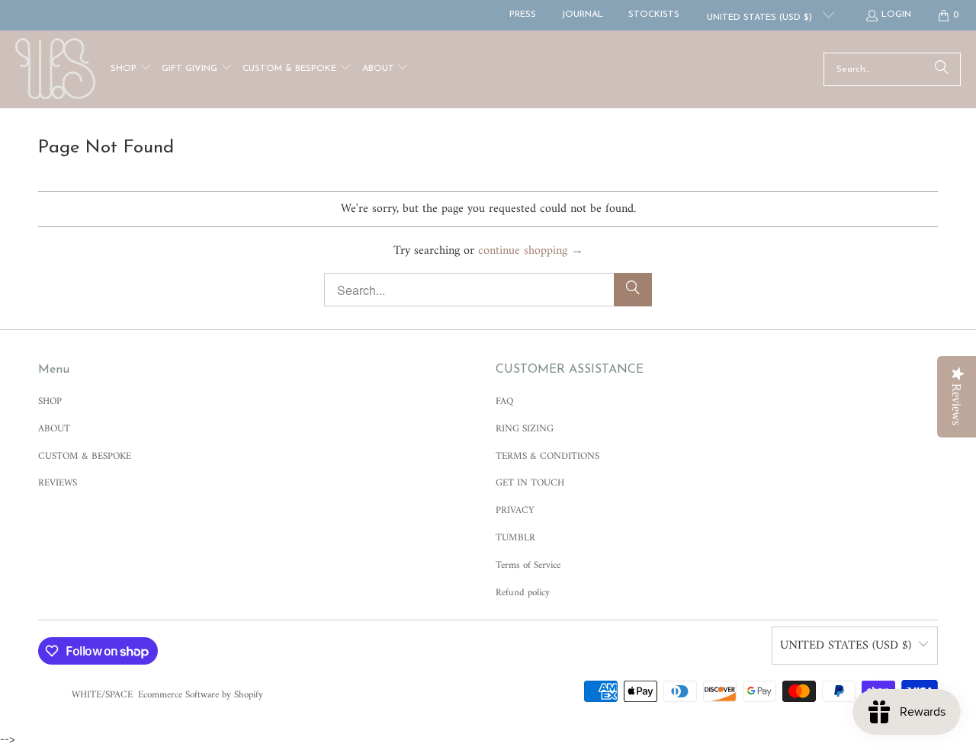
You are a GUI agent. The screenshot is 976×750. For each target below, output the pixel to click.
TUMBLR (515, 537)
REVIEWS (57, 483)
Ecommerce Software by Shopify (200, 695)
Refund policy (523, 592)
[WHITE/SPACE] (55, 69)
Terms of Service (528, 565)
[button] (131, 69)
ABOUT (54, 429)
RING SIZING (525, 429)
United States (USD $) (761, 17)
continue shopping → (530, 250)
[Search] (942, 69)
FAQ (504, 401)
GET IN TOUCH (530, 483)
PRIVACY (515, 510)
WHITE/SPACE (102, 695)
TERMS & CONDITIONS (547, 456)
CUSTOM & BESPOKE (84, 456)
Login (896, 14)
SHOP (50, 401)
